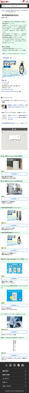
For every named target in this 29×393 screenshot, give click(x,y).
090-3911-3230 (8, 89)
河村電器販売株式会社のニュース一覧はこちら (14, 123)
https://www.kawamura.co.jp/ (10, 91)
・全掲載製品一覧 (6, 58)
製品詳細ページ (15, 173)
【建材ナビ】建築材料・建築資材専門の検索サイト (11, 10)
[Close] (18, 137)
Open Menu (27, 1)
